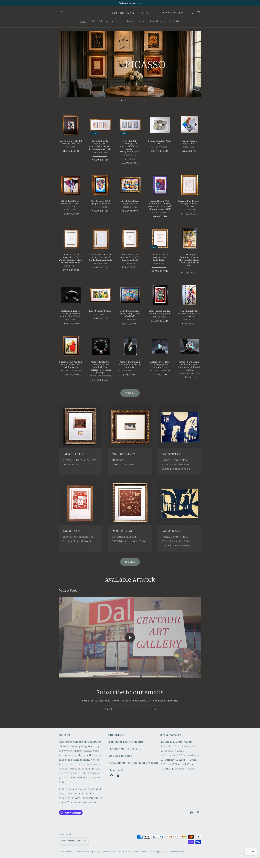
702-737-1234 (115, 769)
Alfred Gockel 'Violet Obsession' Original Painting (70, 204)
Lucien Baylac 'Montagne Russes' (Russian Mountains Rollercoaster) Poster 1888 (189, 259)
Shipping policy (156, 851)
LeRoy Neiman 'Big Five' (100, 311)
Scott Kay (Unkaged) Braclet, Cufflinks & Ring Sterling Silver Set (71, 313)
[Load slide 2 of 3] (126, 100)
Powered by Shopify (92, 851)
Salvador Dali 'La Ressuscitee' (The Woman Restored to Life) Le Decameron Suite (71, 258)
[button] (62, 12)
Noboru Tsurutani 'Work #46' (159, 142)
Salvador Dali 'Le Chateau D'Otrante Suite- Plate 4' (160, 257)
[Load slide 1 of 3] (121, 100)
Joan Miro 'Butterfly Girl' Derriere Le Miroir (70, 142)
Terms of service (140, 851)
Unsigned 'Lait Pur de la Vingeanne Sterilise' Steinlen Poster (70, 364)
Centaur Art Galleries (74, 851)
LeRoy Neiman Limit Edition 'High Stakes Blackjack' (130, 313)
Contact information (175, 851)
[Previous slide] (114, 100)
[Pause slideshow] (146, 100)
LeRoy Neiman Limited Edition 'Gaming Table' (160, 312)
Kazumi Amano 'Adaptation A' (189, 142)
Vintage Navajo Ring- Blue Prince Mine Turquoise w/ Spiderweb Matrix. (189, 366)
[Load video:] (130, 637)
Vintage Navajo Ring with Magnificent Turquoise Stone (160, 364)
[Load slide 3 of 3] (131, 100)
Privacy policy (124, 851)
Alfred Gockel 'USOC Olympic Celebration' (100, 202)
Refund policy (109, 851)
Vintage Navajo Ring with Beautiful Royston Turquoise (130, 364)
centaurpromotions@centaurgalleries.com (133, 762)
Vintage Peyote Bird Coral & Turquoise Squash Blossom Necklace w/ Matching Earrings (100, 367)
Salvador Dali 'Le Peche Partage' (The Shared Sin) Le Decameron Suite (100, 257)
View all (130, 392)
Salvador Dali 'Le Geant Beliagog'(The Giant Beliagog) (189, 204)
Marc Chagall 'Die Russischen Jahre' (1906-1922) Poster (189, 313)
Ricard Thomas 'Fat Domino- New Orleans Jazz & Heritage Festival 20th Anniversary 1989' (159, 205)
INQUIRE (130, 561)
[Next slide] (138, 100)
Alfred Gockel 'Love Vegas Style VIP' (130, 202)
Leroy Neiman (158, 78)
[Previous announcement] (60, 3)
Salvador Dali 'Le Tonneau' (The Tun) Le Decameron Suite (130, 257)
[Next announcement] (200, 3)
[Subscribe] (154, 709)
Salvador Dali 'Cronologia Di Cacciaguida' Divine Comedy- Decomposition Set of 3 (130, 146)
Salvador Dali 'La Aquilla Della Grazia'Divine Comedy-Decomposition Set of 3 (100, 145)
